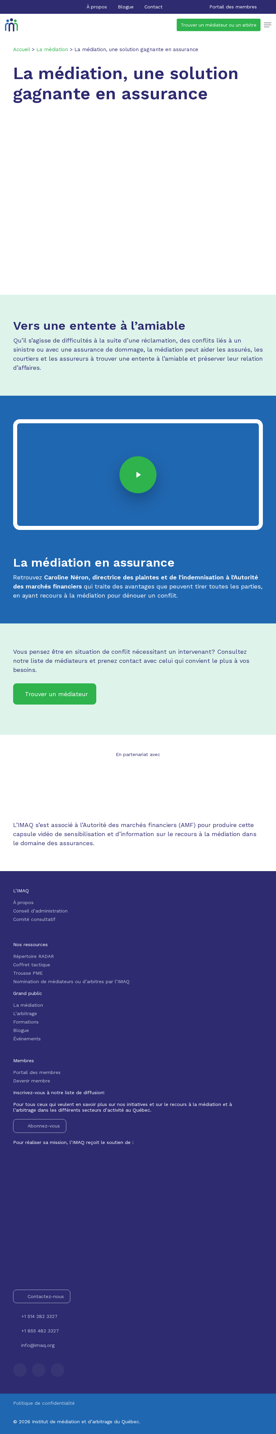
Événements (27, 1038)
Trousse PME (28, 973)
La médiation (28, 1005)
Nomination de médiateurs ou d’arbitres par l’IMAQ (71, 981)
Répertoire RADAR (33, 956)
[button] (267, 25)
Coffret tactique (31, 964)
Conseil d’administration (40, 910)
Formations (26, 1022)
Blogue (21, 1030)
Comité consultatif (34, 919)
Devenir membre (31, 1080)
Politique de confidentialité (44, 1403)
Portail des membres (37, 1072)
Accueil (21, 49)
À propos (23, 902)
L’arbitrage (25, 1013)
